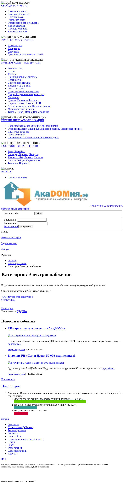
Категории (7, 308)
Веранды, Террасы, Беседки (23, 154)
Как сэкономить (16, 25)
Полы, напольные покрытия (23, 91)
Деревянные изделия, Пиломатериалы (29, 106)
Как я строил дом (17, 31)
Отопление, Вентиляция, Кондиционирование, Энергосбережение (45, 128)
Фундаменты (15, 68)
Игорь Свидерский (16, 349)
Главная (12, 260)
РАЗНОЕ (6, 171)
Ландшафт (13, 51)
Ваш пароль (10, 223)
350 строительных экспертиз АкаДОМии (36, 328)
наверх (5, 419)
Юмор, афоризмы (17, 177)
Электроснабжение (18, 131)
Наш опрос (11, 386)
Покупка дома (15, 17)
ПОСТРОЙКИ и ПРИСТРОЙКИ (19, 146)
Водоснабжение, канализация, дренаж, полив (33, 125)
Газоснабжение (16, 134)
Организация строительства (23, 22)
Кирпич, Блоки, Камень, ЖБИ (24, 103)
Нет (25, 311)
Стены (11, 71)
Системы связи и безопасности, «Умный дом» (33, 137)
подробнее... (14, 344)
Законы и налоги (17, 11)
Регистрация (11, 226)
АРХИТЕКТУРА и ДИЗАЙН (17, 40)
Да (19, 311)
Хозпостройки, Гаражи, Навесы (25, 157)
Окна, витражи (16, 88)
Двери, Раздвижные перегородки (26, 94)
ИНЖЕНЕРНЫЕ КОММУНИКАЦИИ (22, 120)
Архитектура (15, 45)
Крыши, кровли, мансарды (22, 77)
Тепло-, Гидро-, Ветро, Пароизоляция (28, 112)
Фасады (12, 74)
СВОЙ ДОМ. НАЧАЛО (14, 5)
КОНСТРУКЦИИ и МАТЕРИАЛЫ (21, 62)
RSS (3, 459)
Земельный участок (18, 14)
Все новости (8, 379)
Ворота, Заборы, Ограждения (24, 160)
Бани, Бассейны (16, 151)
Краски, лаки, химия (19, 85)
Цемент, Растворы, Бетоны (22, 100)
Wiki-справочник (17, 263)
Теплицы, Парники (18, 163)
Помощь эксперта (17, 28)
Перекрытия (14, 79)
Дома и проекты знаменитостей (25, 54)
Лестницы (13, 97)
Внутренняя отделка (19, 82)
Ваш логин (10, 219)
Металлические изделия (21, 109)
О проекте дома (16, 19)
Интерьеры (14, 48)
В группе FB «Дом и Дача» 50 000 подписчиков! (41, 355)
